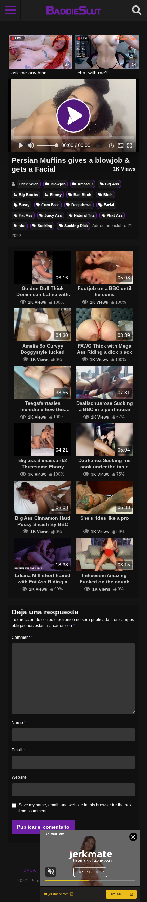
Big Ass (112, 184)
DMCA (29, 870)
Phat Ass (115, 215)
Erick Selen (29, 184)
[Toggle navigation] (10, 10)
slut (22, 226)
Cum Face (50, 205)
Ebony (56, 194)
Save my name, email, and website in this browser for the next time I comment (75, 808)
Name (19, 722)
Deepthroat (81, 205)
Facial (109, 205)
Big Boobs (28, 194)
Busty (24, 205)
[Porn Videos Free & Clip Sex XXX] (73, 10)
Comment (22, 637)
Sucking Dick (76, 226)
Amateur (85, 184)
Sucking (45, 226)
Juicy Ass (53, 215)
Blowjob (58, 184)
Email (18, 750)
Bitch (108, 194)
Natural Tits (84, 215)
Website (19, 777)
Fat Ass (25, 215)
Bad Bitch (82, 194)
